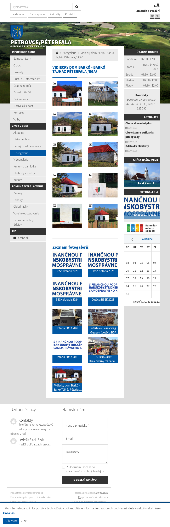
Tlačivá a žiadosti (23, 106)
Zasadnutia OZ (22, 92)
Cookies (9, 513)
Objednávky (20, 206)
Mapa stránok (17, 492)
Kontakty (18, 112)
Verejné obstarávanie (26, 213)
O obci (17, 65)
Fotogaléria (21, 153)
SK (152, 16)
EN (157, 16)
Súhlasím (11, 521)
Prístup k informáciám (26, 79)
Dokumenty (20, 99)
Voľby (16, 119)
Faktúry (18, 200)
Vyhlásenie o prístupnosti (22, 497)
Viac (24, 521)
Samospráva (37, 14)
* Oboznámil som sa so (85, 469)
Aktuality (55, 14)
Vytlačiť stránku (33, 492)
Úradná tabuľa (22, 86)
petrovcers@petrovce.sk (141, 99)
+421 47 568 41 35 (135, 104)
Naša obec (18, 14)
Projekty (18, 72)
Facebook (22, 238)
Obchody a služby (24, 173)
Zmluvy (17, 193)
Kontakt (70, 14)
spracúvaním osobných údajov (85, 471)
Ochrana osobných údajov (24, 222)
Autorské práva (44, 497)
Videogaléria (20, 159)
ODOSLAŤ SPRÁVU (85, 480)
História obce (21, 139)
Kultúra (17, 180)
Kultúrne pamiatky (24, 166)
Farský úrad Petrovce (26, 146)
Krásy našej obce (145, 160)
